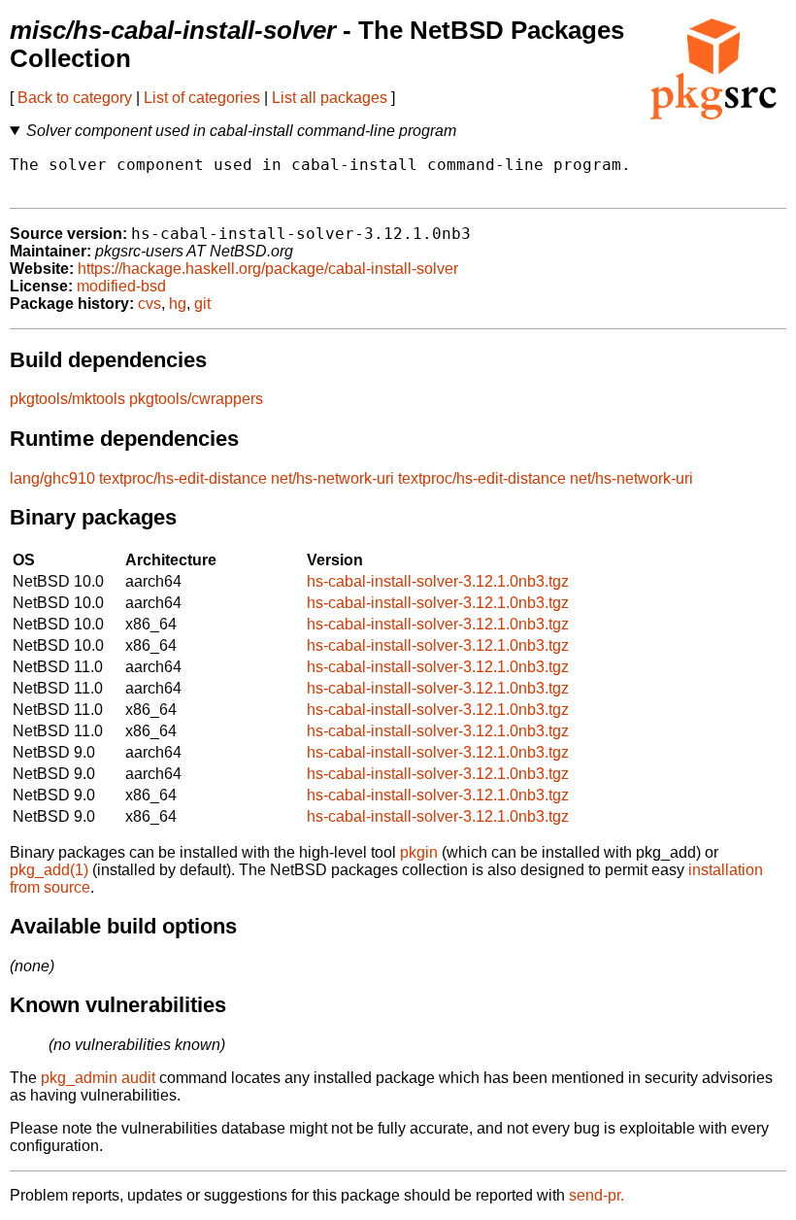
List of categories (202, 97)
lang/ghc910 (52, 478)
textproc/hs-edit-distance (183, 478)
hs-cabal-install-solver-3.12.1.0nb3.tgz (438, 581)
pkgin (419, 852)
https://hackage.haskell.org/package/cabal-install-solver (268, 268)
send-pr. (596, 1195)
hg (177, 303)
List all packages (329, 97)
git (202, 303)
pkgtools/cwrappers (196, 398)
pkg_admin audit (98, 1077)
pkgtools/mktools (67, 398)
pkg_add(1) (49, 870)
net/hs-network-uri (332, 478)
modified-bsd (121, 286)
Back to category (74, 97)
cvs (149, 303)
